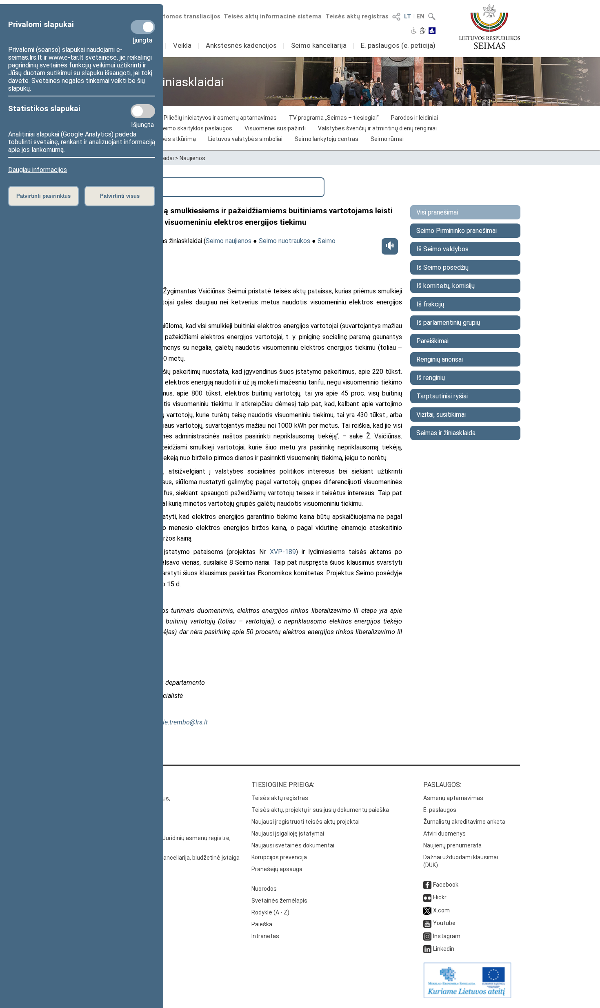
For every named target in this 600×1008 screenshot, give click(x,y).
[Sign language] (422, 31)
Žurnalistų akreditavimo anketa (464, 821)
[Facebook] (427, 884)
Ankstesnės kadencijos (241, 45)
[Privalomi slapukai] (143, 27)
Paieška (261, 924)
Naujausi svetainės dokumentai (292, 845)
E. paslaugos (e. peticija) (398, 45)
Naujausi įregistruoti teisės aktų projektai (305, 821)
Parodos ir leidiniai (414, 117)
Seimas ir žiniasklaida (446, 433)
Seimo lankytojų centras (326, 139)
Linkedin (443, 948)
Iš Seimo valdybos (442, 249)
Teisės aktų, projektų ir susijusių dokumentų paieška (320, 810)
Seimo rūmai (387, 139)
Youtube (444, 923)
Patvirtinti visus (120, 196)
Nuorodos (264, 888)
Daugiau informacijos (37, 170)
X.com (441, 910)
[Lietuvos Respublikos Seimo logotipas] (489, 26)
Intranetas (265, 936)
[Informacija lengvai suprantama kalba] (432, 31)
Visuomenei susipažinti (275, 128)
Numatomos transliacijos (182, 16)
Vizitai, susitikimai (441, 414)
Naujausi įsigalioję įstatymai (287, 833)
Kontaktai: (98, 785)
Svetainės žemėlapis (279, 900)
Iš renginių (430, 378)
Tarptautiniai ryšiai (442, 396)
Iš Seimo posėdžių (442, 267)
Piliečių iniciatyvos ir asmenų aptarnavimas (220, 117)
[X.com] (427, 910)
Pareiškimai (432, 341)
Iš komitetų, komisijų (445, 286)
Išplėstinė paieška (111, 186)
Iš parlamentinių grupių (448, 322)
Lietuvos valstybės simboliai (245, 139)
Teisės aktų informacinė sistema (273, 16)
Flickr (440, 897)
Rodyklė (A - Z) (270, 912)
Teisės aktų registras (357, 16)
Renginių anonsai (439, 359)
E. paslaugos (439, 810)
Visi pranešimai (437, 212)
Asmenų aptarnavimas (453, 798)
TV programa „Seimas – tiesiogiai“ (334, 117)
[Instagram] (427, 936)
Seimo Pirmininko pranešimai (456, 231)
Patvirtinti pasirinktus (43, 196)
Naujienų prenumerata (452, 845)
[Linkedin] (427, 948)
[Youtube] (427, 923)
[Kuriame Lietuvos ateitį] (467, 996)
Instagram (446, 936)
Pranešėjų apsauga (276, 869)
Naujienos (192, 158)
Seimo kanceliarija (319, 45)
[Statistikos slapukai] (143, 111)
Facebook (445, 884)
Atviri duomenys (444, 833)
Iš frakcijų (430, 304)
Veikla (182, 45)
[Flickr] (427, 897)
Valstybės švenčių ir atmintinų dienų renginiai (377, 128)
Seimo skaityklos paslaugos (195, 128)
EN (420, 16)
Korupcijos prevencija (279, 857)
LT (407, 16)
